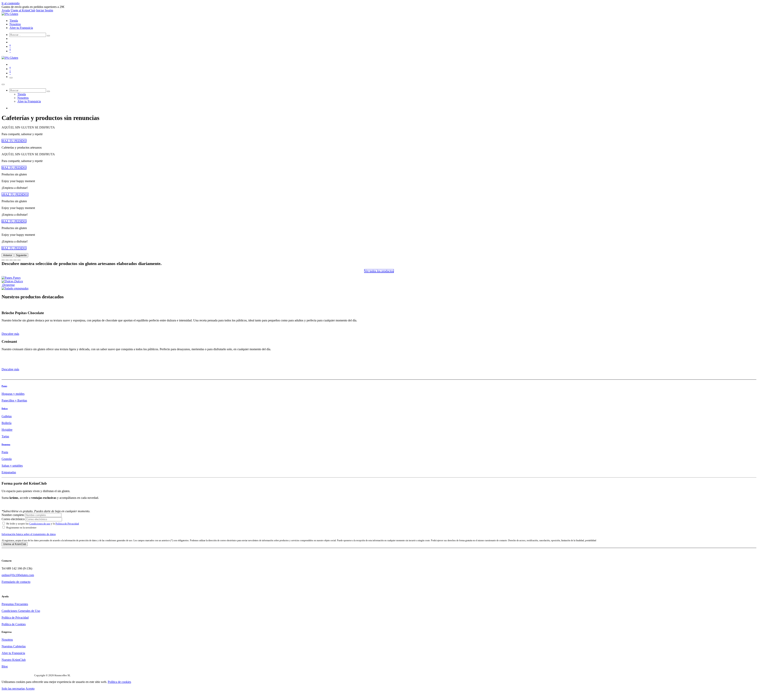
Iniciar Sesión (44, 10)
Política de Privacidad (67, 523)
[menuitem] (13, 20)
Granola (7, 459)
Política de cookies (119, 682)
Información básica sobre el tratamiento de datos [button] (29, 534)
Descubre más (10, 333)
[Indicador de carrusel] (3, 260)
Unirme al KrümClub (14, 544)
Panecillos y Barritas (14, 400)
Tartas (5, 436)
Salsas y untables (12, 465)
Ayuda (6, 10)
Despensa (6, 444)
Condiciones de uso (39, 523)
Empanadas (9, 472)
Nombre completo (13, 515)
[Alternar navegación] (11, 77)
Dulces (5, 408)
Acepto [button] (30, 688)
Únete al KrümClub (23, 10)
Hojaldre (7, 429)
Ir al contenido (11, 3)
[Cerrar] (3, 84)
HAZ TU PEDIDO (14, 140)
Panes (4, 386)
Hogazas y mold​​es (13, 393)
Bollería (6, 423)
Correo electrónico (13, 519)
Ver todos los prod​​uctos (379, 271)
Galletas (7, 416)
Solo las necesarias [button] (13, 688)
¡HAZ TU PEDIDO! (15, 194)
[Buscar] (48, 35)
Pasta (5, 452)
